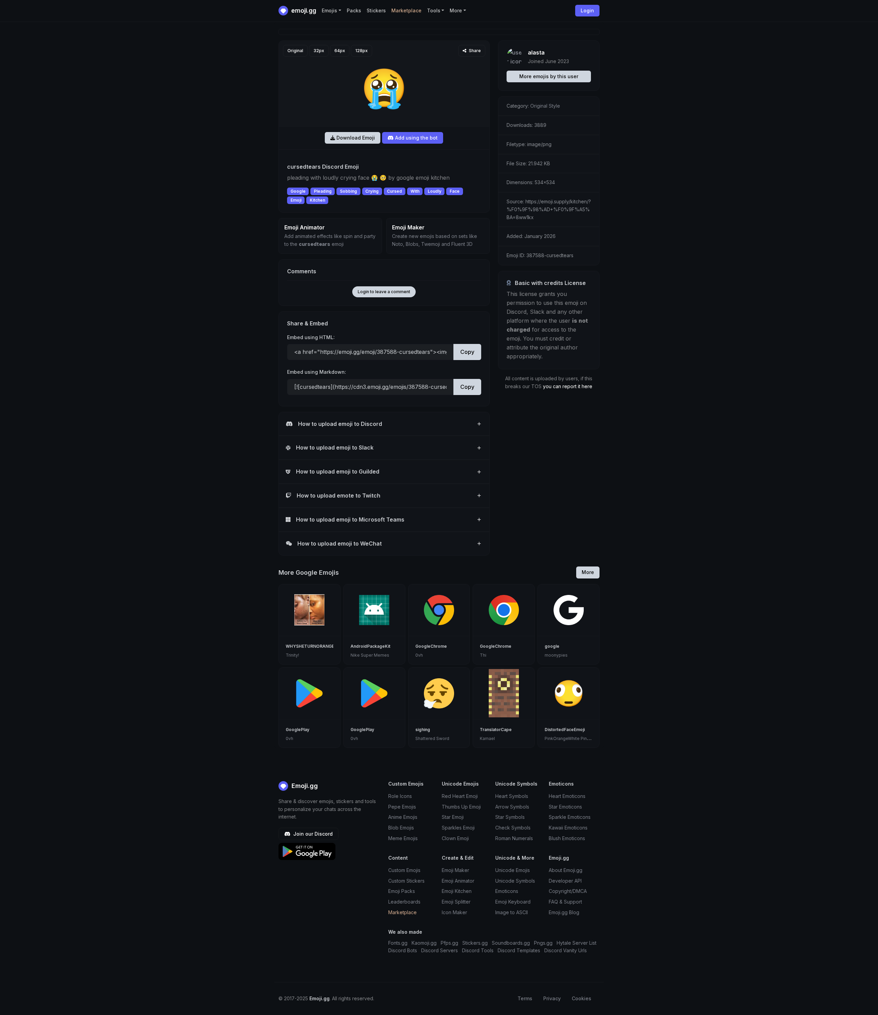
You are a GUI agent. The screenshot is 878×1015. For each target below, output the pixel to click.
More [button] (456, 10)
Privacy (552, 998)
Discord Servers (439, 950)
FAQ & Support (565, 902)
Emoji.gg (304, 785)
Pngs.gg (543, 943)
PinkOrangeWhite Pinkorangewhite (580, 738)
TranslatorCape (496, 729)
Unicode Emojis (512, 870)
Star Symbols (510, 817)
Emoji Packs (401, 891)
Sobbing (348, 191)
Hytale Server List (576, 943)
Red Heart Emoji (460, 796)
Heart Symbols (511, 796)
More (588, 572)
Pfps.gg (449, 943)
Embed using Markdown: (316, 372)
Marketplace (406, 10)
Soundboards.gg (511, 943)
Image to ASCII (511, 912)
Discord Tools (478, 950)
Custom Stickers (406, 881)
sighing (422, 729)
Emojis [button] (329, 10)
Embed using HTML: (311, 337)
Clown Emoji (455, 838)
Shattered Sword (432, 738)
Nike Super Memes (370, 655)
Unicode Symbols (515, 881)
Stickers (376, 10)
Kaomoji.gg (424, 943)
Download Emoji (355, 138)
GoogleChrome (431, 646)
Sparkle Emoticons (570, 817)
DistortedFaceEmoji (565, 729)
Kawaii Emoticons (568, 828)
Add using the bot (416, 138)
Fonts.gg (397, 943)
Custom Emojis (404, 870)
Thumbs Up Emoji (461, 807)
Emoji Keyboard (513, 902)
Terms (525, 998)
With (415, 191)
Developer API (565, 881)
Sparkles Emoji (458, 828)
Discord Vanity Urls (565, 950)
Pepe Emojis (402, 807)
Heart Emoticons (567, 796)
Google (298, 191)
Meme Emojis (403, 838)
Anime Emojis (402, 817)
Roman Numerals (514, 838)
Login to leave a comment (384, 291)
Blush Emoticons (567, 838)
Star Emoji (453, 817)
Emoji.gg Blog (564, 912)
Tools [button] (433, 10)
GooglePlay (297, 729)
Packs (354, 10)
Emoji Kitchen (457, 891)
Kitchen (317, 200)
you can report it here (567, 386)
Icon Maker (454, 912)
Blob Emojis (401, 828)
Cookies (581, 998)
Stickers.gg (475, 943)
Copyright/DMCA (568, 891)
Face (455, 191)
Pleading (323, 191)
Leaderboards (404, 902)
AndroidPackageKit (370, 646)
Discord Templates (519, 950)
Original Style (545, 106)
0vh (419, 655)
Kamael (487, 738)
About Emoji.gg (565, 870)
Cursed (394, 191)
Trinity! (292, 655)
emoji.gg (303, 10)
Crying (372, 191)
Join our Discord (312, 834)
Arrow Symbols (512, 807)
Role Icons (400, 796)
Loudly (434, 191)
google (552, 646)
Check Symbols (513, 828)
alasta (536, 52)
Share (474, 50)
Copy (467, 351)
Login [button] (587, 10)
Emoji (295, 200)
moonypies (556, 655)
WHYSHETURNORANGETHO (315, 646)
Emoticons (506, 891)
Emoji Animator (458, 881)
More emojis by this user (548, 76)
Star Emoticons (565, 807)
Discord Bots (402, 950)
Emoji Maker (455, 870)
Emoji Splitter (456, 902)
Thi (483, 655)
